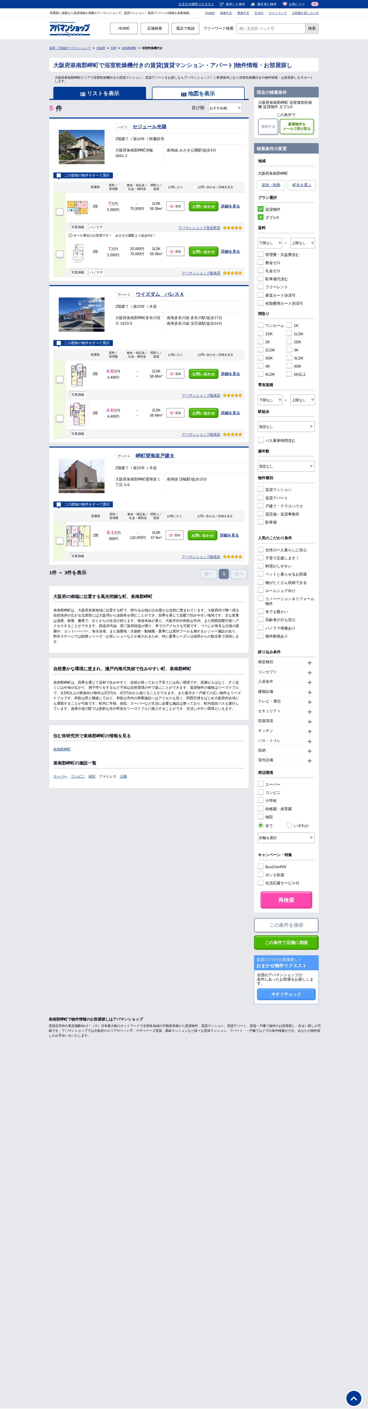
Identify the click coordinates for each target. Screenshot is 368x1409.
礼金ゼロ (272, 271)
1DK (269, 334)
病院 (91, 776)
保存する (268, 126)
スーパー (60, 776)
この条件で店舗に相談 (286, 942)
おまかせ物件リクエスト (196, 4)
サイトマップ (278, 13)
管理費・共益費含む (282, 254)
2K (267, 342)
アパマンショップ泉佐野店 (199, 228)
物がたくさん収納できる (286, 582)
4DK (297, 366)
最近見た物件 (267, 4)
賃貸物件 (272, 209)
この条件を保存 (286, 925)
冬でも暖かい (276, 612)
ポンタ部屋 (274, 875)
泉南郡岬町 (129, 48)
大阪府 (100, 48)
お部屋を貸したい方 (305, 13)
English (210, 13)
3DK (269, 358)
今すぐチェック (286, 994)
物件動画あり (276, 636)
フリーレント (276, 287)
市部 (113, 48)
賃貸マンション (278, 489)
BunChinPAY (276, 867)
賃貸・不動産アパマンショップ (70, 48)
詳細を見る (230, 206)
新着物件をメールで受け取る (297, 126)
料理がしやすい (278, 566)
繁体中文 (243, 13)
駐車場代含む (276, 279)
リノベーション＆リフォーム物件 (289, 601)
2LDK (270, 350)
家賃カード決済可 (280, 295)
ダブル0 (272, 217)
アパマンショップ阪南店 (201, 273)
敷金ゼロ (272, 263)
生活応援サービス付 (282, 883)
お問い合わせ (203, 206)
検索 (312, 28)
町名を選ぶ (302, 185)
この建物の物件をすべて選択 (87, 175)
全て (269, 825)
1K (296, 325)
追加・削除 (271, 185)
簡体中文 (226, 13)
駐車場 (271, 522)
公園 (123, 776)
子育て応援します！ (282, 558)
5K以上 (300, 374)
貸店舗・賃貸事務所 (282, 514)
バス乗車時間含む (280, 440)
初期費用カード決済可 (284, 303)
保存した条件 (235, 4)
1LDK (298, 334)
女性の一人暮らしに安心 (286, 550)
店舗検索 (154, 28)
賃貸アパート (276, 498)
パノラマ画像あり (280, 628)
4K (267, 366)
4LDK (270, 374)
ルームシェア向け (280, 590)
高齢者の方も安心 (280, 620)
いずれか (301, 825)
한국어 (259, 13)
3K (296, 350)
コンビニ (78, 776)
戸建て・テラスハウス (284, 506)
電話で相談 (185, 28)
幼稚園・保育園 (278, 809)
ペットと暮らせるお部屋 (286, 574)
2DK (297, 342)
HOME (124, 28)
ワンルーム (274, 325)
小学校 (271, 800)
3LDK (298, 358)
